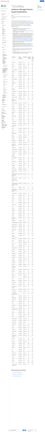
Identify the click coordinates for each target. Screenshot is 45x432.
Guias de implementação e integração (4, 116)
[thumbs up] (23, 430)
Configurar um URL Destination (17, 372)
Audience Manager (19, 5)
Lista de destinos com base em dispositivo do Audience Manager (5, 70)
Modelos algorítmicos (3, 29)
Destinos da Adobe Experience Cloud (5, 55)
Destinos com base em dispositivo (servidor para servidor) (4, 61)
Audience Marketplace (3, 33)
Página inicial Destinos (4, 52)
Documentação (13, 5)
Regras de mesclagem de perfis (4, 100)
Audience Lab (3, 31)
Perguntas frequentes (3, 121)
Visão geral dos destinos (4, 50)
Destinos (3, 47)
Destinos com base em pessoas (5, 58)
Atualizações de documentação (4, 127)
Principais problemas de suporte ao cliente (4, 125)
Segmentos (3, 102)
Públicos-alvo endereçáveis (3, 25)
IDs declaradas (4, 44)
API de (3, 27)
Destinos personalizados (5, 95)
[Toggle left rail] (8, 3)
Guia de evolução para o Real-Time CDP (4, 17)
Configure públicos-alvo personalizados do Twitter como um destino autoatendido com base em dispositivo (5, 82)
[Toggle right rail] (37, 3)
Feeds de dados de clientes (4, 36)
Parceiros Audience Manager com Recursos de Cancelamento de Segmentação (23, 39)
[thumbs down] (25, 430)
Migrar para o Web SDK (4, 19)
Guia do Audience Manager (4, 14)
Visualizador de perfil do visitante (4, 107)
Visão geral (3, 21)
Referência (3, 118)
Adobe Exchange (25, 24)
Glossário (3, 129)
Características (4, 104)
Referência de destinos (4, 97)
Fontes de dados (4, 42)
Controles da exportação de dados (4, 40)
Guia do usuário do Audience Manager (18, 6)
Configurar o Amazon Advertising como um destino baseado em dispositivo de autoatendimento (5, 90)
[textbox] (4, 8)
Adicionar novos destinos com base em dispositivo (5, 65)
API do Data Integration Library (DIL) (4, 113)
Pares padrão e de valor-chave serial (18, 374)
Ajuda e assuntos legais (4, 123)
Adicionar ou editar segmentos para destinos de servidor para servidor (5, 76)
